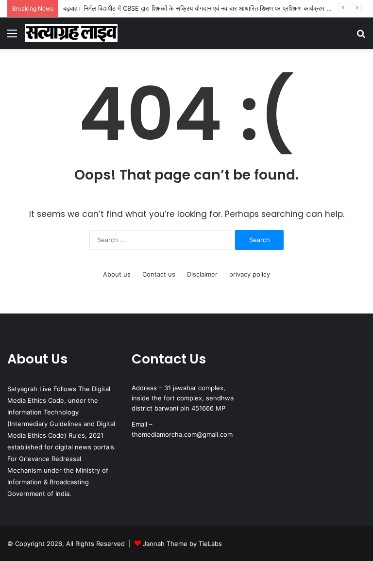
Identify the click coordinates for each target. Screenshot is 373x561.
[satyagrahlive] (71, 33)
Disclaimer (202, 274)
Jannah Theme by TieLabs (182, 543)
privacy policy (249, 274)
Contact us (158, 274)
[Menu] (12, 37)
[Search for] (361, 37)
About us (117, 274)
